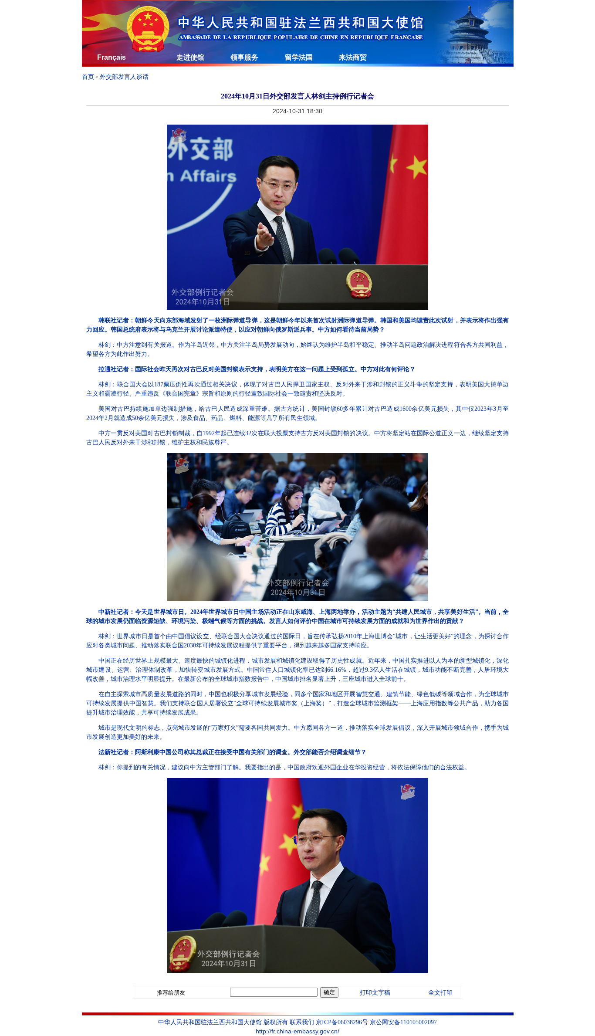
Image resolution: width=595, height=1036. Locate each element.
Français (111, 57)
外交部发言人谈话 (124, 77)
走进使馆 (190, 57)
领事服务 (244, 57)
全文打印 (440, 992)
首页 (88, 77)
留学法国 (299, 57)
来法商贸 (353, 57)
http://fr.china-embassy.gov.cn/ (297, 1031)
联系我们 (302, 1022)
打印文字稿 (375, 992)
